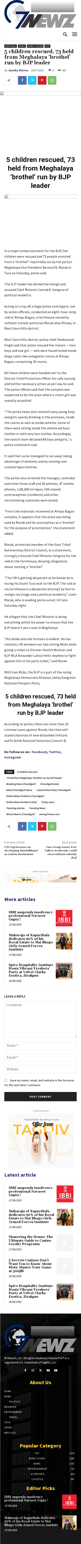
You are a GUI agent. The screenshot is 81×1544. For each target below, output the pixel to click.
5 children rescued (27, 771)
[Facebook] (22, 80)
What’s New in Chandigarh (20, 814)
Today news (47, 802)
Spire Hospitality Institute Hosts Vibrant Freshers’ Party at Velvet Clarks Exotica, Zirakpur (31, 970)
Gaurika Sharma (18, 70)
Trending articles (15, 808)
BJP (13, 284)
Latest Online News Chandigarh (53, 790)
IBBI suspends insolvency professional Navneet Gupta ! (31, 916)
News (22, 46)
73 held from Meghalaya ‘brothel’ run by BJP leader (34, 777)
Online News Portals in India (21, 802)
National (10, 46)
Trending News (37, 808)
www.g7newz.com (49, 814)
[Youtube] (55, 1370)
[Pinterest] (42, 80)
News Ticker (35, 46)
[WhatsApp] (52, 80)
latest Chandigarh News (19, 790)
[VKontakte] (48, 1370)
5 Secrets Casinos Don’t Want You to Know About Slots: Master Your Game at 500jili (30, 1265)
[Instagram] (33, 1370)
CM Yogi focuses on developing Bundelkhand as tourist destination (21, 851)
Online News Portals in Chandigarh (25, 796)
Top (47, 46)
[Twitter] (32, 80)
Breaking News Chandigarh (21, 783)
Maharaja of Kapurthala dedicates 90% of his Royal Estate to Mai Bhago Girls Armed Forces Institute (31, 942)
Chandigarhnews (49, 783)
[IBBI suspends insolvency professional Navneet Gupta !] (64, 918)
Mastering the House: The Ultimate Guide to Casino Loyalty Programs (31, 1240)
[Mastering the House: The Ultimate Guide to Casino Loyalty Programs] (65, 1243)
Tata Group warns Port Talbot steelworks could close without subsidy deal (60, 852)
